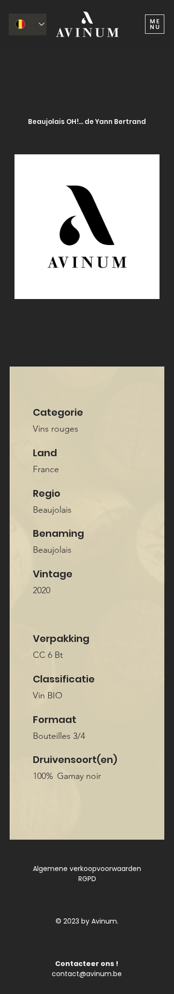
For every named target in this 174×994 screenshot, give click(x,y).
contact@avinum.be (87, 974)
